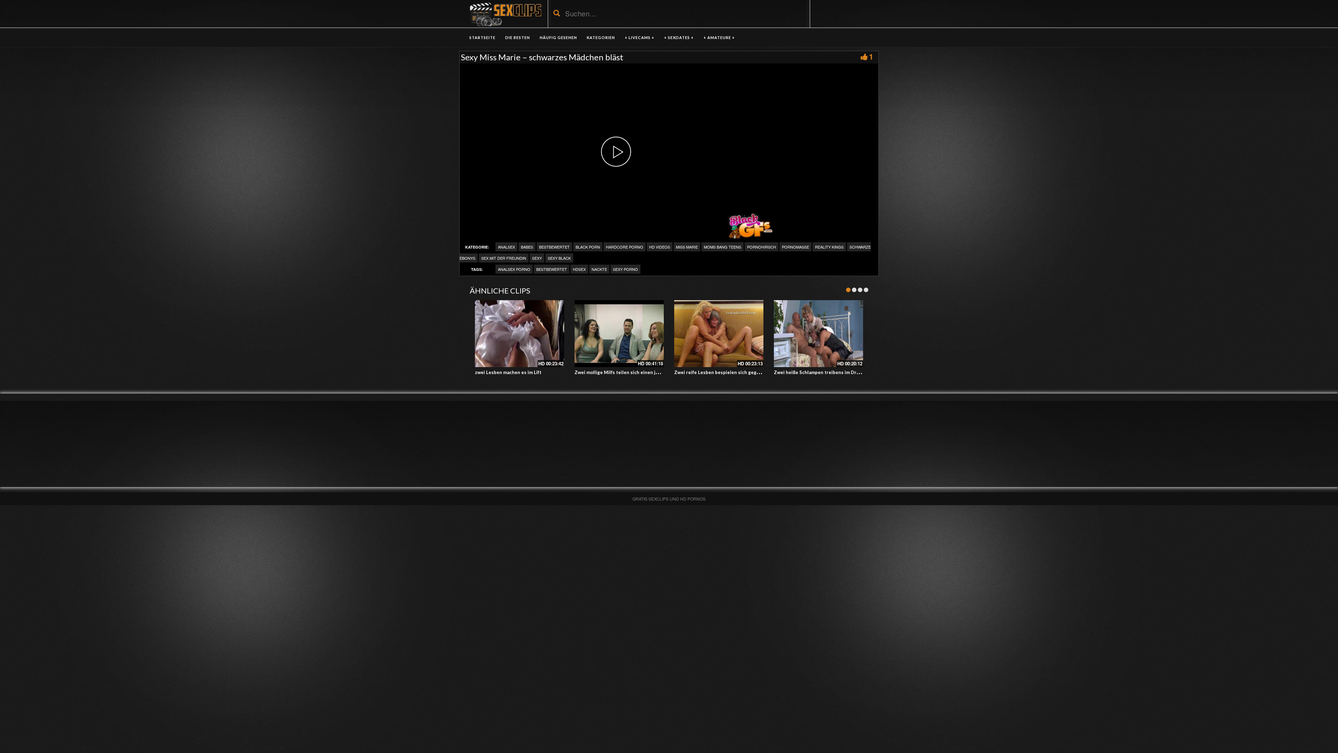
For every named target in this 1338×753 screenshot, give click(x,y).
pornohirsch (761, 247)
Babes (527, 247)
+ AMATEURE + (719, 37)
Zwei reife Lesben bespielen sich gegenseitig (724, 372)
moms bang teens (722, 247)
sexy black (559, 258)
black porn (588, 247)
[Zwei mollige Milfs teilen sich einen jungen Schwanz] (619, 333)
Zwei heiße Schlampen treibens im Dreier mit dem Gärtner (838, 372)
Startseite (482, 37)
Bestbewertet (554, 247)
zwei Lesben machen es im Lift (508, 372)
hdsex (579, 269)
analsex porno (514, 269)
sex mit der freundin (503, 258)
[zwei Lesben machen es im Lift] (519, 333)
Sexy (537, 258)
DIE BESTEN (517, 37)
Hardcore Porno (624, 247)
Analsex (506, 247)
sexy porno (625, 269)
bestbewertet (551, 269)
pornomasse (795, 247)
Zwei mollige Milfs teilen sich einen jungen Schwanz (632, 372)
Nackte (599, 269)
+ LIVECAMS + (639, 37)
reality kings (829, 247)
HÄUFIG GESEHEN (558, 37)
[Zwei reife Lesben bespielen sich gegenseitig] (718, 333)
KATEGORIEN (601, 37)
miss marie (687, 247)
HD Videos (659, 247)
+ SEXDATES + (679, 37)
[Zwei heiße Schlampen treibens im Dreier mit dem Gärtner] (818, 333)
